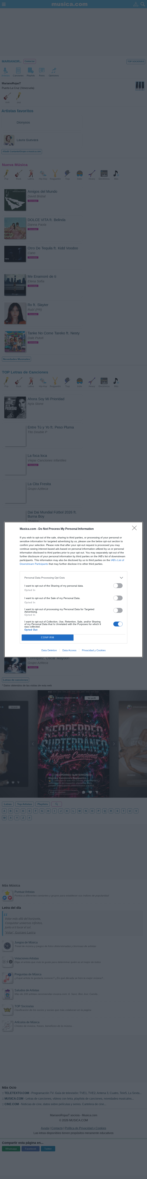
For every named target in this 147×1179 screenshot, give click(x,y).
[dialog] (73, 589)
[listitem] (73, 578)
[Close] (135, 529)
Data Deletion (49, 650)
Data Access (69, 650)
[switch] (118, 585)
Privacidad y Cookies (94, 650)
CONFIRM (47, 637)
